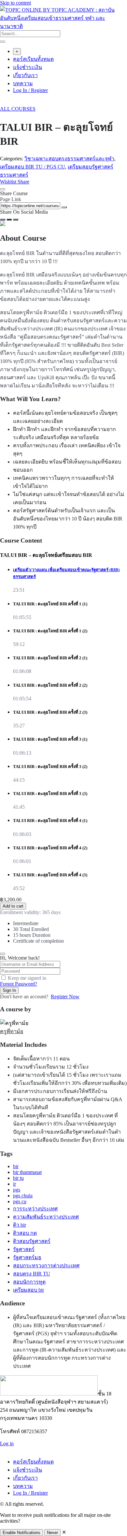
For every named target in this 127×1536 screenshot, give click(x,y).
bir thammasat (27, 1172)
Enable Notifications (21, 1532)
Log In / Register (30, 90)
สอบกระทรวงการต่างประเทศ (46, 1265)
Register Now (65, 996)
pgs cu (19, 1201)
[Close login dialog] (2, 954)
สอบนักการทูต (29, 1282)
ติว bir (19, 1225)
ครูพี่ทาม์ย (11, 1031)
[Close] (2, 189)
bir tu (18, 1178)
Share (23, 181)
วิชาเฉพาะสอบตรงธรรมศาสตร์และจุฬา (69, 158)
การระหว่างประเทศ (35, 1208)
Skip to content (15, 3)
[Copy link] (64, 207)
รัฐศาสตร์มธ (27, 1257)
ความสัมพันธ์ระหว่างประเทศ (46, 1216)
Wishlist (9, 181)
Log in (7, 1443)
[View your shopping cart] (3, 103)
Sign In (9, 990)
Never (52, 1532)
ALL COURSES (17, 109)
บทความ (23, 83)
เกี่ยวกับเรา (25, 75)
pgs (16, 1189)
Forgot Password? (18, 984)
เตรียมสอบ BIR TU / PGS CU (32, 166)
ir (14, 1184)
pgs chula (23, 1195)
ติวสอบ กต (25, 1233)
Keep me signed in (27, 978)
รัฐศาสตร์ (24, 1249)
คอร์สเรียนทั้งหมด (33, 59)
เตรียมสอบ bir (28, 1290)
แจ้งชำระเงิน (27, 67)
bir (16, 1166)
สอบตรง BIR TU (31, 1273)
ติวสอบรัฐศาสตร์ (31, 1241)
